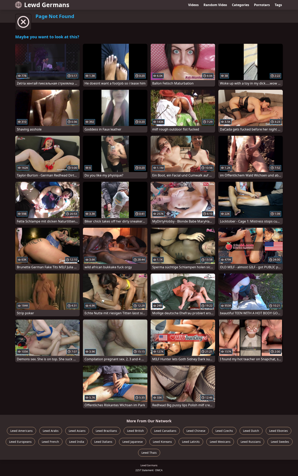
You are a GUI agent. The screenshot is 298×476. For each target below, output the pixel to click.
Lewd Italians (103, 442)
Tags (278, 5)
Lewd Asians (77, 431)
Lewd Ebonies (278, 431)
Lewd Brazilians (106, 431)
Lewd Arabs (51, 431)
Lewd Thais (149, 453)
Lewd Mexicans (220, 442)
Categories (240, 5)
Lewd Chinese (196, 431)
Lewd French (50, 442)
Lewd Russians (251, 442)
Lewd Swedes (280, 442)
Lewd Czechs (224, 431)
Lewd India (76, 442)
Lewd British (135, 431)
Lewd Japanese (132, 442)
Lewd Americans (21, 431)
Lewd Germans (46, 5)
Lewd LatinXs (191, 442)
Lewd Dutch (251, 431)
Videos (193, 5)
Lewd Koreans (162, 442)
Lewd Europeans (20, 442)
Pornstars (262, 5)
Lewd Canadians (165, 431)
